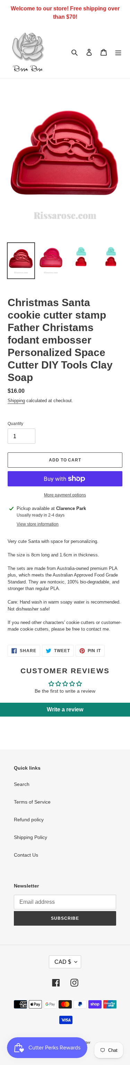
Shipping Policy (30, 837)
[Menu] (118, 52)
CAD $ (62, 962)
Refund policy (29, 819)
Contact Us (26, 855)
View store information (38, 524)
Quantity (15, 423)
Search (21, 784)
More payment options (65, 495)
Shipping (16, 400)
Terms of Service (32, 802)
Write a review (65, 709)
